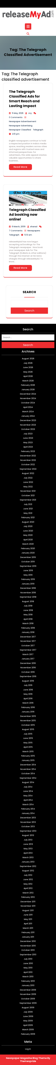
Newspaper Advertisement (22, 121)
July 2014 (28, 786)
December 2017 (28, 636)
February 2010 (28, 981)
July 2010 (28, 958)
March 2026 (28, 380)
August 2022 (28, 473)
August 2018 (28, 601)
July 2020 (28, 526)
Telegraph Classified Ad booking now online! (27, 214)
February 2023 (28, 451)
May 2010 (28, 967)
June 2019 (28, 570)
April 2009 (28, 1025)
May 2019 (28, 574)
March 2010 (28, 976)
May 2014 (28, 795)
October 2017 (28, 645)
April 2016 (28, 698)
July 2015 (28, 733)
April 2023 (28, 446)
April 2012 (28, 888)
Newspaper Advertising (20, 125)
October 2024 (28, 402)
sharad (33, 226)
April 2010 (28, 972)
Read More (20, 167)
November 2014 (28, 769)
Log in (28, 1048)
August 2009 (28, 1007)
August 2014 (28, 782)
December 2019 (28, 557)
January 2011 (28, 936)
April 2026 (28, 376)
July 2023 (28, 433)
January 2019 (28, 583)
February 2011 (28, 932)
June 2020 (28, 530)
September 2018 (28, 596)
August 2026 (28, 358)
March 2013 (28, 857)
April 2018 (28, 619)
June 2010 (28, 963)
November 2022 (28, 460)
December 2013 (28, 817)
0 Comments (15, 117)
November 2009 (28, 994)
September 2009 (28, 1003)
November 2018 (28, 592)
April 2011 (28, 923)
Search (29, 292)
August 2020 (28, 521)
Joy (30, 113)
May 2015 (28, 742)
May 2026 (28, 371)
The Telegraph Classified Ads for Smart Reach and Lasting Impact (24, 98)
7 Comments (15, 230)
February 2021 (28, 517)
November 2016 (28, 667)
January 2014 (28, 813)
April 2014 (28, 800)
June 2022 (28, 482)
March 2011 (28, 928)
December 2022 (28, 455)
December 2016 (28, 663)
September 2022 (28, 469)
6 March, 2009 (18, 226)
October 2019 (28, 561)
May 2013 (28, 848)
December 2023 (28, 420)
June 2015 (28, 738)
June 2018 (28, 610)
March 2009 (28, 1029)
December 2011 (28, 901)
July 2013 (28, 839)
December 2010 (28, 941)
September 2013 (28, 830)
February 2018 (28, 627)
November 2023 (28, 424)
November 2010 (28, 945)
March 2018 (28, 623)
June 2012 (28, 879)
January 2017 (28, 658)
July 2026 (28, 363)
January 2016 (28, 711)
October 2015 (28, 725)
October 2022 (28, 464)
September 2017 (28, 649)
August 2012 (28, 870)
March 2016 (28, 702)
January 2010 (28, 985)
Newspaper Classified (20, 129)
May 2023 (28, 442)
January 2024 (28, 416)
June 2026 (28, 367)
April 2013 (28, 852)
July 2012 (28, 875)
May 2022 (28, 486)
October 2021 (28, 495)
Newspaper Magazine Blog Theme (26, 1058)
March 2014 (28, 804)
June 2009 (28, 1016)
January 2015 (28, 760)
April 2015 (28, 747)
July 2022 (28, 477)
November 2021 (28, 491)
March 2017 (28, 654)
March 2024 (28, 411)
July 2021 (28, 504)
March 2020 (28, 543)
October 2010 (28, 950)
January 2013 (28, 861)
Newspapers (33, 230)
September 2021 (28, 499)
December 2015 (28, 716)
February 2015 (28, 755)
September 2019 (28, 566)
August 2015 (28, 729)
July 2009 (28, 1011)
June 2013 (28, 844)
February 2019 (28, 579)
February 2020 (28, 548)
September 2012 (28, 866)
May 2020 (28, 535)
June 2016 (28, 689)
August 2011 (28, 910)
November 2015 (28, 720)
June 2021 (28, 508)
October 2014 (28, 773)
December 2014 (28, 764)
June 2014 (28, 791)
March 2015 (28, 751)
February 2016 (28, 707)
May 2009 (28, 1020)
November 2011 (28, 905)
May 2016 (28, 694)
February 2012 (28, 897)
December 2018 (28, 588)
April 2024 (28, 407)
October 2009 (28, 998)
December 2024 (28, 393)
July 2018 (28, 605)
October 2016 (28, 672)
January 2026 (28, 389)
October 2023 (28, 429)
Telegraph (38, 129)
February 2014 (28, 808)
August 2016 (28, 680)
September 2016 (28, 676)
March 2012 (28, 892)
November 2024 (28, 398)
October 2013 (28, 826)
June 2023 (28, 438)
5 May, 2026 (17, 113)
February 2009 (28, 1034)
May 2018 (28, 614)
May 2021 (28, 513)
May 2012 (28, 883)
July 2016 (28, 685)
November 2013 (28, 822)
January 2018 (28, 632)
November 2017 (28, 641)
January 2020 (28, 552)
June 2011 (28, 914)
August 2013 (28, 835)
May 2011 (28, 919)
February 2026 (28, 385)
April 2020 (28, 539)
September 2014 (28, 778)
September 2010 (28, 954)
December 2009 (28, 989)
